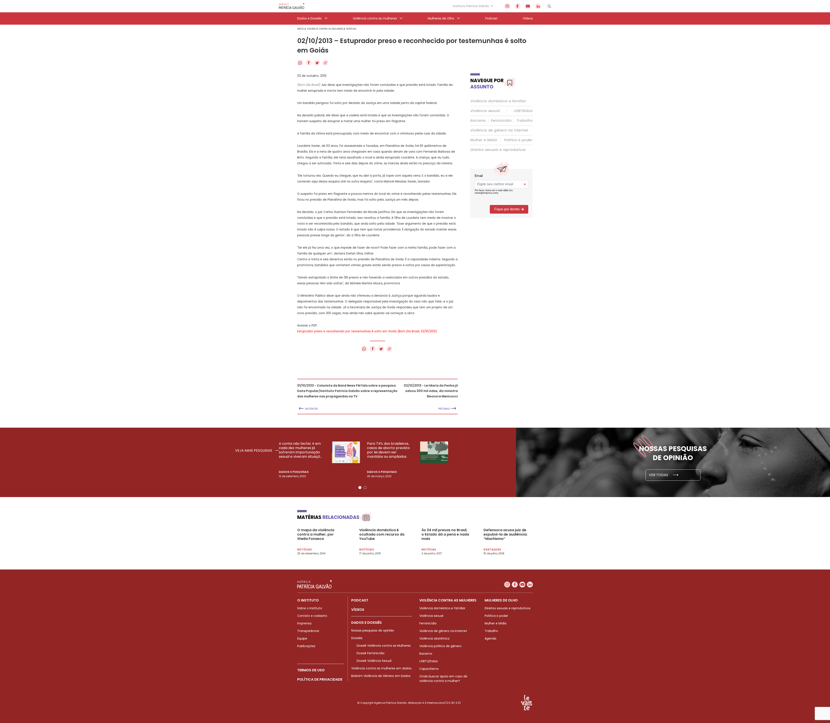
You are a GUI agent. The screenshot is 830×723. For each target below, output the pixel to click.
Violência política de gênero (440, 646)
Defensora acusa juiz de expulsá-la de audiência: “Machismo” (505, 534)
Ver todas (659, 474)
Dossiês (356, 638)
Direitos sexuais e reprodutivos (498, 150)
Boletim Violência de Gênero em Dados (380, 676)
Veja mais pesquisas (254, 450)
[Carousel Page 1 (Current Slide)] (359, 487)
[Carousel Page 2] (365, 487)
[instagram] (507, 6)
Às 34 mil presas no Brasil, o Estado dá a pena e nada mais (445, 534)
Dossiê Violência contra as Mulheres (384, 645)
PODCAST (359, 600)
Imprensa (304, 623)
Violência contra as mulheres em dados (381, 668)
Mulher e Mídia (483, 140)
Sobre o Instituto (309, 608)
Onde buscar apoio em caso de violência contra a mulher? (443, 678)
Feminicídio (501, 121)
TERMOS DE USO (311, 670)
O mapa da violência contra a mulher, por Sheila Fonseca (315, 534)
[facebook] (517, 6)
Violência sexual (485, 111)
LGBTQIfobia (428, 661)
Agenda (490, 638)
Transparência (308, 631)
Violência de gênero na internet (499, 130)
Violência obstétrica (434, 638)
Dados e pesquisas (294, 472)
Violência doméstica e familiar (498, 101)
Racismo (478, 121)
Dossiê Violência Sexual (374, 661)
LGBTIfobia (523, 111)
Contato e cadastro (312, 616)
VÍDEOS (357, 609)
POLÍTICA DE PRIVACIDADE (319, 679)
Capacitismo (429, 669)
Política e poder (518, 140)
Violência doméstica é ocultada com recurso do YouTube (382, 534)
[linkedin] (538, 6)
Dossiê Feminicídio (371, 653)
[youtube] (528, 6)
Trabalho (524, 121)
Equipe (302, 638)
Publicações (306, 646)
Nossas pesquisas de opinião (372, 630)
